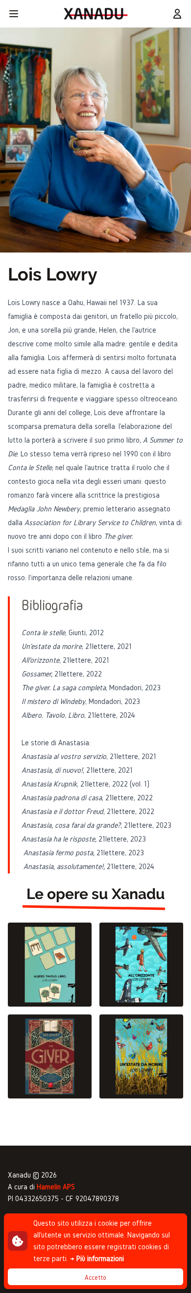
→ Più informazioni (97, 1258)
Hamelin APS (56, 1186)
